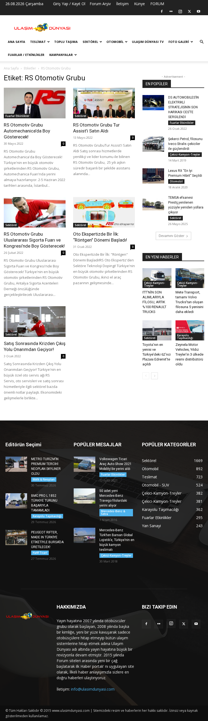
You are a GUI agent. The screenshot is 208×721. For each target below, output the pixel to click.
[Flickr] (171, 11)
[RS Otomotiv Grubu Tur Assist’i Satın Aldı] (104, 103)
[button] (201, 42)
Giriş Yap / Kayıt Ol (69, 3)
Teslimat (38, 42)
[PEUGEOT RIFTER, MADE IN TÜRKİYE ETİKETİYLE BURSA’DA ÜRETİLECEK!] (16, 537)
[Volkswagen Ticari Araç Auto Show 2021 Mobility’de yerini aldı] (84, 464)
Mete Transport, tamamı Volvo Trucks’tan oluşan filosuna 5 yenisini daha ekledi (189, 302)
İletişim (122, 3)
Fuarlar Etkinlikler (17, 116)
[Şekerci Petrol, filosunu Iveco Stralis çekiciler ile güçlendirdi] (153, 144)
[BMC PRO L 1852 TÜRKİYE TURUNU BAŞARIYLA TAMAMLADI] (16, 500)
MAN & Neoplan (44, 479)
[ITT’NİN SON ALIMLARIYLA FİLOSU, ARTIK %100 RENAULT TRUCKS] (156, 278)
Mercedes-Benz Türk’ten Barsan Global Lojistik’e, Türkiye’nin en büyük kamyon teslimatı (116, 540)
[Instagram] (180, 11)
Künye (139, 3)
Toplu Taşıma (66, 42)
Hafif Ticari (40, 553)
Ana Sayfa (16, 42)
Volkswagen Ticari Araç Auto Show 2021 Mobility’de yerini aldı (115, 464)
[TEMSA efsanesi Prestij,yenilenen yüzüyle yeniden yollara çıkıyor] (153, 202)
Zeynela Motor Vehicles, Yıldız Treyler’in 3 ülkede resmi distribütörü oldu (189, 354)
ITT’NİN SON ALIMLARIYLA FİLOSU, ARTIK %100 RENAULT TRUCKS (154, 302)
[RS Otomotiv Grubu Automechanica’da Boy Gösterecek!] (35, 103)
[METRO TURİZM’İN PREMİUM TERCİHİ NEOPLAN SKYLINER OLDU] (16, 464)
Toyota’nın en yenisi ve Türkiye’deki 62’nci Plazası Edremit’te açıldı (156, 354)
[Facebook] (162, 11)
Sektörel (90, 42)
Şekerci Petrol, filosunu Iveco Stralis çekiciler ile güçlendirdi (185, 144)
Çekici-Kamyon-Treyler (185, 154)
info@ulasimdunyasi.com (93, 689)
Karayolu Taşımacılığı (185, 336)
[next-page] (154, 375)
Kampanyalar (61, 55)
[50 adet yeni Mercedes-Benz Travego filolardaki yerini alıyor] (84, 496)
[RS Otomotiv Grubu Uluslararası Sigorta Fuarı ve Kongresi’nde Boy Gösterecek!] (35, 212)
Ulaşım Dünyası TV (148, 42)
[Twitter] (189, 11)
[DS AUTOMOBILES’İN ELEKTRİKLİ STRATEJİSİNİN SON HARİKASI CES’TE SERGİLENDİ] (153, 102)
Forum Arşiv (100, 3)
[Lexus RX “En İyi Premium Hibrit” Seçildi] (153, 176)
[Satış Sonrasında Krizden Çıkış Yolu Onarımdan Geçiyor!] (35, 321)
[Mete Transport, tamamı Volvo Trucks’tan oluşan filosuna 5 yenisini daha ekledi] (190, 278)
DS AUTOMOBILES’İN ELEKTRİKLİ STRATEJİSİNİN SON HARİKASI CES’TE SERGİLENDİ (183, 107)
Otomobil (114, 42)
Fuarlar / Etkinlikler (26, 55)
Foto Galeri (178, 42)
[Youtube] (198, 11)
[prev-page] (145, 375)
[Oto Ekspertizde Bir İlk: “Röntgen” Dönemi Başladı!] (104, 212)
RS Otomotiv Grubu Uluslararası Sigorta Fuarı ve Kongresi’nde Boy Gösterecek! (34, 240)
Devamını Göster (171, 235)
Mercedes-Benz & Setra (113, 512)
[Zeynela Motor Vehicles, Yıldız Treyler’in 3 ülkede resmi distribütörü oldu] (190, 330)
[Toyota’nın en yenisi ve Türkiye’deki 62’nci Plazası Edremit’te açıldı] (156, 330)
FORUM (157, 3)
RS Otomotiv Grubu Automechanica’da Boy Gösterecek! (27, 131)
